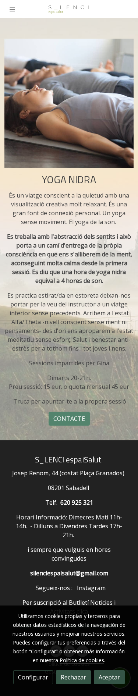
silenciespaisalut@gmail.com (69, 573)
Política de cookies (82, 660)
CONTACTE (69, 419)
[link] (69, 9)
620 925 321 (76, 502)
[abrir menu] (12, 9)
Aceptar (109, 677)
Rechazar (73, 677)
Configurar (33, 677)
